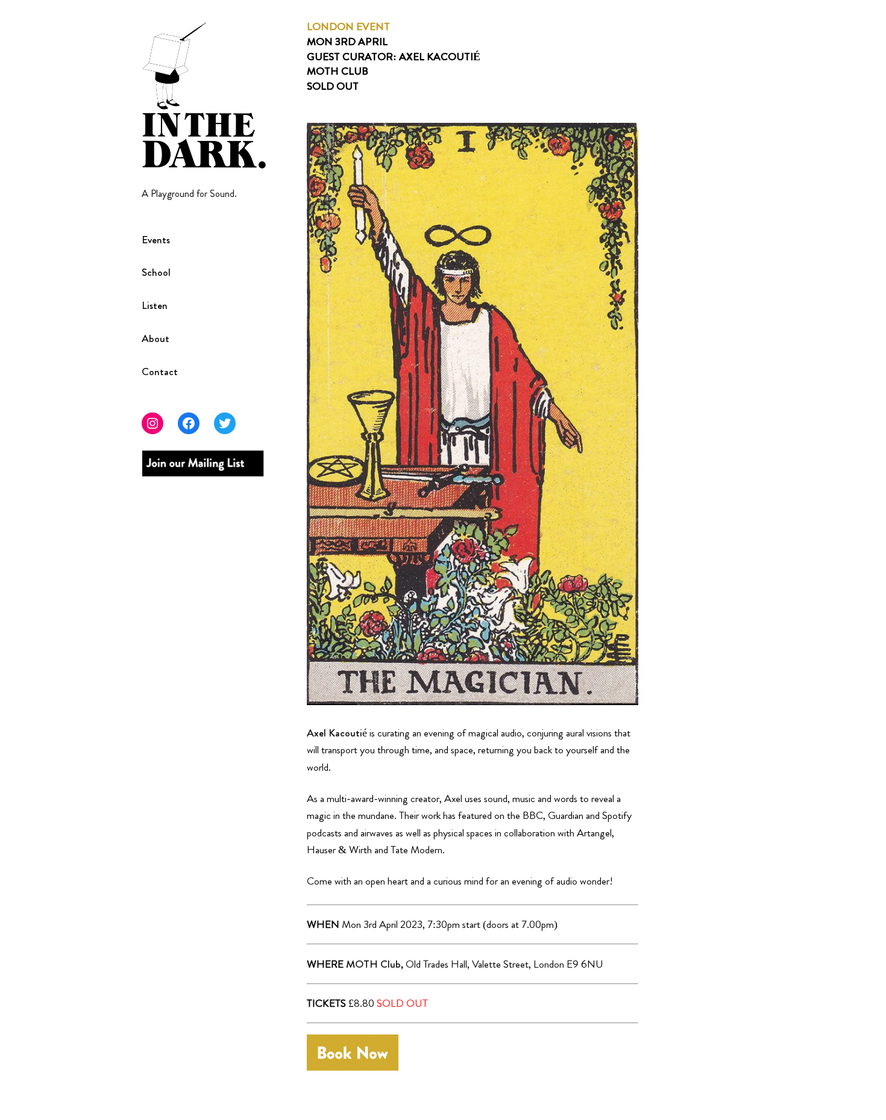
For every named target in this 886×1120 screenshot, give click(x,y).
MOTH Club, (374, 964)
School (156, 272)
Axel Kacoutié (337, 733)
